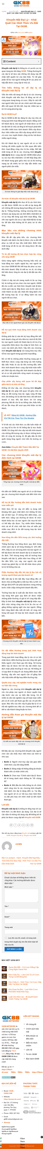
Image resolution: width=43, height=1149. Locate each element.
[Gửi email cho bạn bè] (23, 825)
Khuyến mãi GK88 (30, 835)
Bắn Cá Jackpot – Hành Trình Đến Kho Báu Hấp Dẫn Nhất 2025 (11, 861)
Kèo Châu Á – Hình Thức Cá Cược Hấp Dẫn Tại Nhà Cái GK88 (25, 983)
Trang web (9, 927)
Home (4, 11)
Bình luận (9, 887)
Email (7, 917)
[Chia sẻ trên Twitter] (19, 825)
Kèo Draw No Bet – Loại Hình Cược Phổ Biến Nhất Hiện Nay (23, 990)
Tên (7, 906)
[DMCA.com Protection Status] (9, 1077)
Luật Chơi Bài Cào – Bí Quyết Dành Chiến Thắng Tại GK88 (23, 998)
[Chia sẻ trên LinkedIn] (32, 825)
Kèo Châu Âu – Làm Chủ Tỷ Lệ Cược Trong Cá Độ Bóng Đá (24, 976)
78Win (13, 1072)
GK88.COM (8, 1093)
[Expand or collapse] (38, 61)
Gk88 (8, 835)
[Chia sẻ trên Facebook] (15, 825)
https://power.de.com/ (12, 1099)
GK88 (11, 1091)
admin (30, 32)
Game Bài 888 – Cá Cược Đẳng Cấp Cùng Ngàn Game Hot (24, 968)
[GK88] (21, 4)
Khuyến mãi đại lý (17, 835)
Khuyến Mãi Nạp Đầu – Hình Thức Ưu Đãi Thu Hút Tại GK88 (31, 861)
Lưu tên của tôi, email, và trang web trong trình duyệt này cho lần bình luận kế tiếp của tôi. (21, 941)
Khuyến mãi (13, 11)
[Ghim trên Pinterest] (28, 825)
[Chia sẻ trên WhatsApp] (11, 825)
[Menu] (3, 4)
